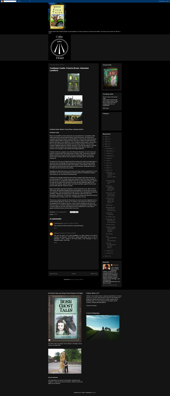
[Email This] (71, 212)
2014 (106, 139)
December (109, 148)
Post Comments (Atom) (77, 279)
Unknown (56, 233)
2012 (106, 144)
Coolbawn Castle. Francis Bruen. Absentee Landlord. (111, 229)
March (108, 170)
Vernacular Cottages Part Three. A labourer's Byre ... (111, 175)
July (107, 160)
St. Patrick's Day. (110, 216)
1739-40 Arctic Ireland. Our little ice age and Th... (110, 200)
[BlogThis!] (72, 212)
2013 (106, 141)
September (109, 155)
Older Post (94, 273)
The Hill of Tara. (110, 224)
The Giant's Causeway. (109, 213)
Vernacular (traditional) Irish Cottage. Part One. (110, 188)
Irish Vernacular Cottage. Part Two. (110, 182)
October (108, 153)
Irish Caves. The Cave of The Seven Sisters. (110, 194)
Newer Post (53, 273)
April (107, 167)
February (109, 250)
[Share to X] (74, 212)
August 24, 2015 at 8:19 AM (71, 223)
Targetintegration (58, 223)
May (107, 165)
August (108, 158)
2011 (106, 146)
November (109, 151)
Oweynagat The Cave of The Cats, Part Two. (111, 209)
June (107, 163)
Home (74, 273)
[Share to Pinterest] (77, 212)
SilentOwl (115, 265)
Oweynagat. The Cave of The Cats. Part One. (111, 220)
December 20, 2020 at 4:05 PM (68, 233)
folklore (56, 214)
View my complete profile (110, 285)
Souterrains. (109, 205)
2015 (106, 136)
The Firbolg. (109, 234)
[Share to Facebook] (76, 212)
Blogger (94, 392)
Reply (55, 228)
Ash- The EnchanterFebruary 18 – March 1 (111, 245)
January (108, 253)
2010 (106, 256)
